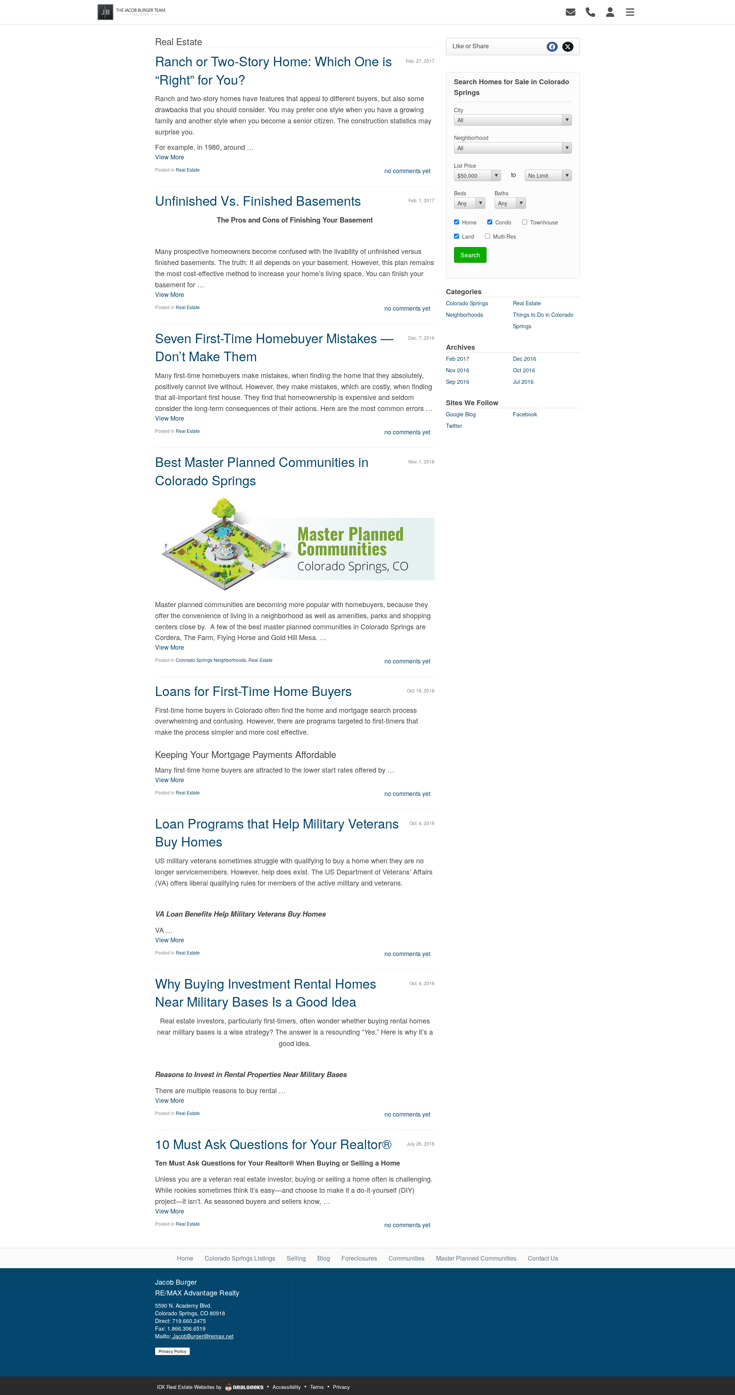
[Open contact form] (570, 11)
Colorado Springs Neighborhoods (211, 660)
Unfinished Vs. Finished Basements (258, 200)
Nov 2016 (457, 370)
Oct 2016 (524, 370)
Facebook (525, 414)
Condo (503, 222)
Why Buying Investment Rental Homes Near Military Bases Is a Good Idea (265, 992)
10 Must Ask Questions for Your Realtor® (273, 1143)
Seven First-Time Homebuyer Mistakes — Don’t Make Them (274, 346)
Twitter (454, 425)
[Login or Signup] (610, 11)
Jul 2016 (523, 381)
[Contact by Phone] (590, 11)
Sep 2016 (457, 381)
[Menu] (630, 11)
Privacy (341, 1386)
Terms (317, 1386)
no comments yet (407, 170)
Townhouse (544, 222)
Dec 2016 (524, 358)
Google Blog (461, 414)
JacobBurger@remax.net (202, 1336)
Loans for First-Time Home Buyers (253, 690)
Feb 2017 (457, 358)
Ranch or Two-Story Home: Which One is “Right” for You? (273, 69)
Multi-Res (504, 236)
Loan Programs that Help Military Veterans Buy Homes (277, 832)
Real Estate (188, 169)
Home (469, 222)
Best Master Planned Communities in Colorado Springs (262, 470)
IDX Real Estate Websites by (190, 1386)
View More (169, 156)
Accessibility (287, 1386)
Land (468, 236)
